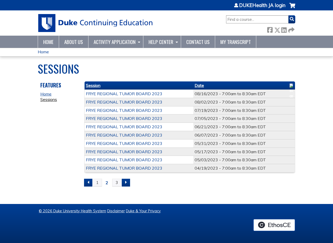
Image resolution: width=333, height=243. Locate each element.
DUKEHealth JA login (262, 5)
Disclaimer (116, 211)
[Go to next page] (126, 183)
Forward (290, 29)
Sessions (48, 99)
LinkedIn (283, 29)
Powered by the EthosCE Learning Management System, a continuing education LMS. (274, 225)
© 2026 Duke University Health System (72, 211)
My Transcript (235, 42)
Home (48, 42)
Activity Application (115, 42)
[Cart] (292, 8)
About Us (73, 42)
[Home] (95, 23)
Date (199, 85)
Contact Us (198, 42)
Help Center (161, 42)
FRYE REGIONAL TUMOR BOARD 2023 (124, 93)
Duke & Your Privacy (143, 211)
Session (93, 85)
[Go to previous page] (88, 183)
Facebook (269, 29)
